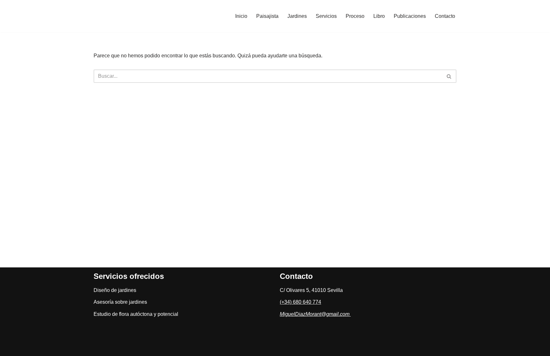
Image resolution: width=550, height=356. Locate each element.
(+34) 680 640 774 (300, 302)
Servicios (326, 16)
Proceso (355, 16)
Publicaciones (410, 16)
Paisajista (267, 16)
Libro (379, 16)
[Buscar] (449, 76)
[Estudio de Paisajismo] (127, 16)
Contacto (445, 16)
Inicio (241, 16)
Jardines (297, 16)
